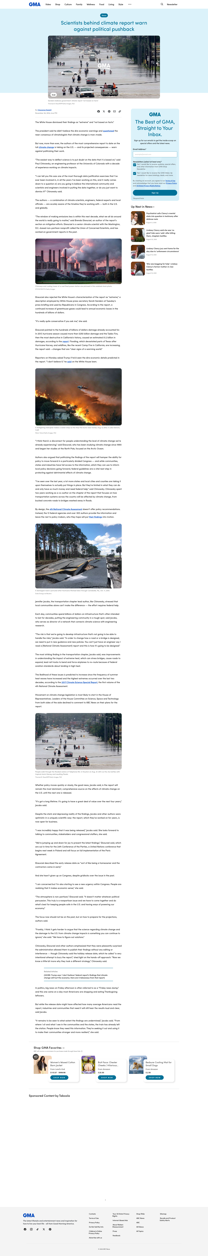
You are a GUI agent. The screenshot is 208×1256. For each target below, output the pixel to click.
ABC (138, 1222)
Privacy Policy (171, 183)
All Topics (139, 1231)
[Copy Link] (120, 111)
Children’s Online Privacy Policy (95, 1232)
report (65, 341)
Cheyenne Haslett (45, 110)
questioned (108, 130)
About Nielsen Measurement (117, 1225)
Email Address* (139, 149)
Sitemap (163, 1214)
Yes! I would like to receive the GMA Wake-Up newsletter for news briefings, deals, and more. (155, 174)
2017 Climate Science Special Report (79, 682)
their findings (95, 516)
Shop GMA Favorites (48, 1047)
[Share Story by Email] (114, 111)
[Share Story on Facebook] (99, 111)
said (69, 361)
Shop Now (59, 1077)
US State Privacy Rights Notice (148, 185)
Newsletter (172, 4)
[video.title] (104, 67)
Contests (92, 1214)
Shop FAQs (140, 1214)
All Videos (140, 1227)
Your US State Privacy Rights (120, 1215)
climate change (46, 147)
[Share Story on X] (104, 111)
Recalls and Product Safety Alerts (168, 1219)
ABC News (140, 1218)
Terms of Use (170, 180)
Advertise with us (95, 1237)
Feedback (116, 1235)
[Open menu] (130, 4)
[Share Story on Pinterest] (109, 111)
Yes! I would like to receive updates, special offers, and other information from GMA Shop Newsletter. (156, 166)
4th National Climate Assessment (66, 509)
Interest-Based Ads (120, 1220)
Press (115, 1231)
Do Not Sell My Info (96, 1227)
